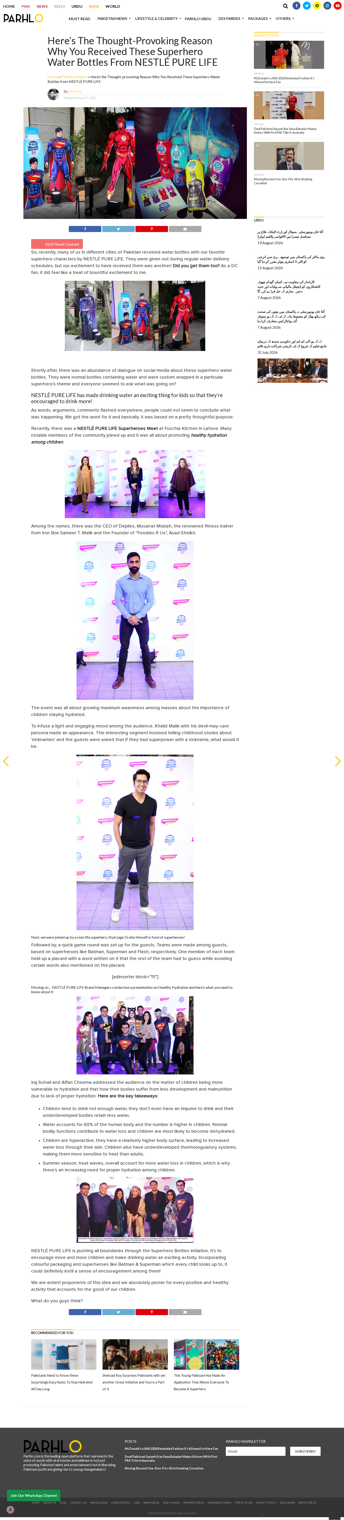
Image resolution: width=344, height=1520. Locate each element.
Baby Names (171, 1502)
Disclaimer (287, 1502)
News (42, 6)
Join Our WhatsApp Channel (34, 1495)
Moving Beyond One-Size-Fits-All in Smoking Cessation (164, 1468)
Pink (26, 6)
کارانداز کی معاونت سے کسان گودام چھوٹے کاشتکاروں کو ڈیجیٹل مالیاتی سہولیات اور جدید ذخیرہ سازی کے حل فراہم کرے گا (289, 286)
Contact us (78, 1502)
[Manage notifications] (10, 1509)
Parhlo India (99, 1502)
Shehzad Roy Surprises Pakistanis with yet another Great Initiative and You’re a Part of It (133, 1382)
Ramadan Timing (219, 1502)
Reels (59, 6)
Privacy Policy (266, 1502)
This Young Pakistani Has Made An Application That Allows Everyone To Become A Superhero (201, 1382)
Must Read (79, 18)
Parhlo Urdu (198, 18)
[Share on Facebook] (85, 228)
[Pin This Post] (151, 228)
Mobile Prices (120, 1502)
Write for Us (307, 1502)
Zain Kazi (75, 91)
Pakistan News (112, 18)
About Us (49, 1502)
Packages (258, 18)
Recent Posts (266, 35)
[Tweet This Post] (118, 228)
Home (9, 6)
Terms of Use (244, 1502)
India (94, 6)
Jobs (136, 1502)
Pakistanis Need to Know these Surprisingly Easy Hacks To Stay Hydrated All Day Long (61, 1382)
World (113, 6)
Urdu (77, 6)
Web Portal (151, 1502)
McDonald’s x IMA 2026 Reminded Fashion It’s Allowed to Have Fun (171, 1448)
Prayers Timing (193, 1502)
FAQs (63, 1502)
